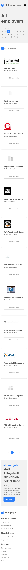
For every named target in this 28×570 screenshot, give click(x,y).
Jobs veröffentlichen (8, 537)
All (2, 28)
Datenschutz (5, 557)
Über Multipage (6, 548)
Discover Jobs (14, 78)
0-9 (20, 37)
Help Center (5, 540)
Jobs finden (9, 499)
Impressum (4, 554)
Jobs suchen (5, 522)
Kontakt (3, 551)
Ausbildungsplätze (7, 528)
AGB (2, 560)
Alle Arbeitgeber (6, 525)
